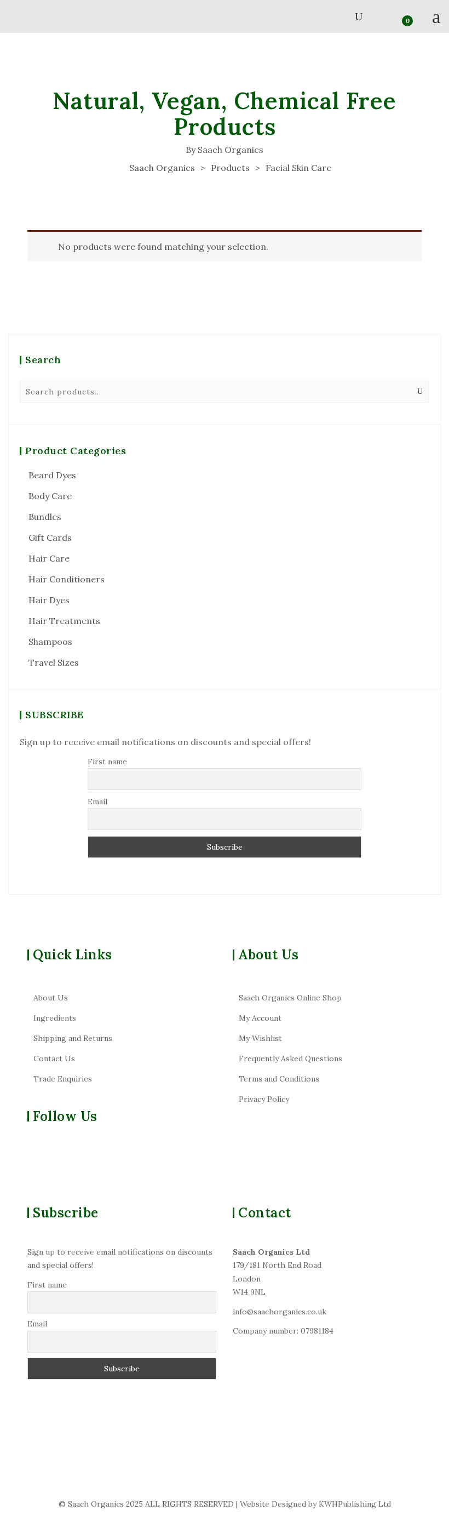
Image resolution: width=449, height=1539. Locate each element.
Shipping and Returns (72, 1038)
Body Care (50, 495)
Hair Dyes (49, 599)
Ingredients (54, 1018)
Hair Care (49, 558)
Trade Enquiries (62, 1079)
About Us (50, 998)
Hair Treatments (64, 620)
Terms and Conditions (279, 1079)
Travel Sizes (53, 662)
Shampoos (50, 641)
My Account (260, 1018)
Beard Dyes (52, 475)
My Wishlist (260, 1038)
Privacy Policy (264, 1099)
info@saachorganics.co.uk (279, 1312)
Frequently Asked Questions (290, 1058)
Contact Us (54, 1058)
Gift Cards (50, 537)
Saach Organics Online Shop (290, 998)
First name (107, 761)
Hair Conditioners (66, 579)
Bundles (44, 516)
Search (420, 392)
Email (97, 801)
